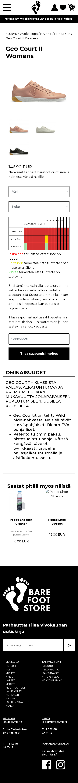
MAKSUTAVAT (50, 673)
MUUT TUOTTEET (15, 687)
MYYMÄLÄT (12, 662)
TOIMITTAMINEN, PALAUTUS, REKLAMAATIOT (51, 666)
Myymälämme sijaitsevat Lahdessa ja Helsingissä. (39, 18)
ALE (8, 669)
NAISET (10, 676)
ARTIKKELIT (12, 694)
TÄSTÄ (52, 754)
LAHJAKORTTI (14, 691)
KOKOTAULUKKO (52, 680)
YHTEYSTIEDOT (51, 676)
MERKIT (10, 684)
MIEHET (10, 673)
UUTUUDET (12, 666)
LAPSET (10, 680)
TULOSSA (11, 698)
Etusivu (11, 34)
